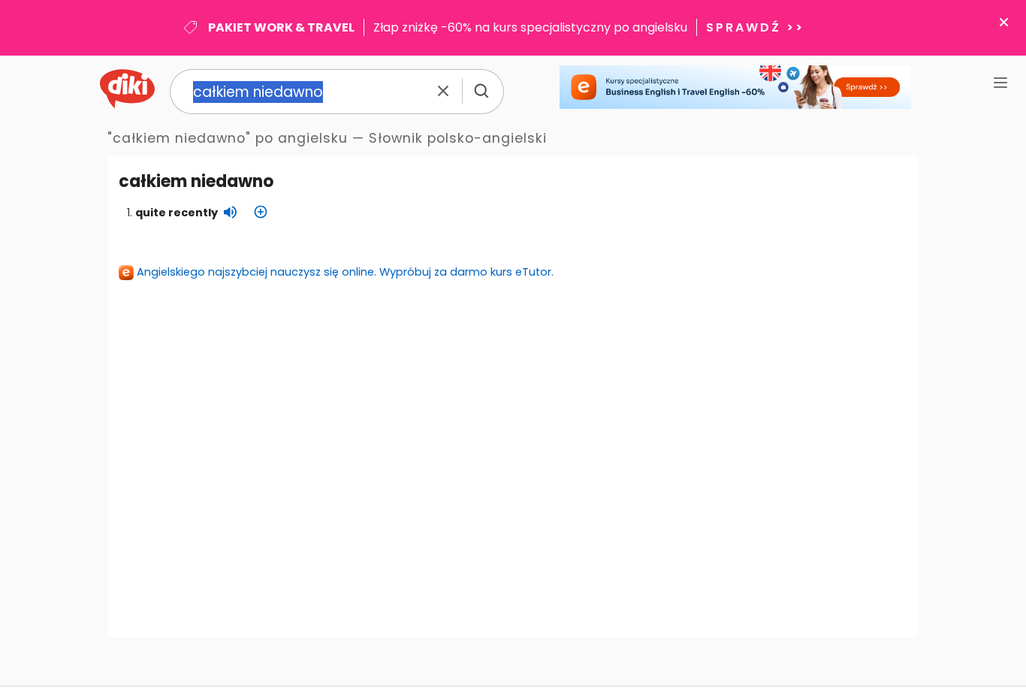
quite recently (176, 212)
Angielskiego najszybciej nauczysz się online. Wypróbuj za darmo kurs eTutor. (345, 271)
